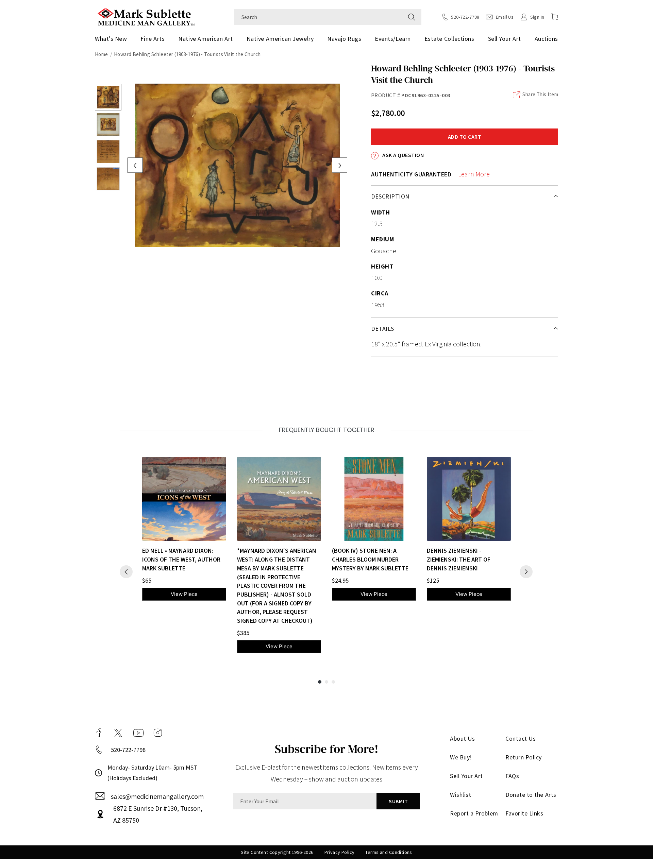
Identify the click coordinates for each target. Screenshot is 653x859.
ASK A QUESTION (402, 155)
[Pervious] (126, 571)
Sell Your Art (504, 38)
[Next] (526, 571)
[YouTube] (138, 733)
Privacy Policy (339, 852)
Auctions (546, 38)
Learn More (474, 174)
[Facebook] (99, 733)
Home (101, 54)
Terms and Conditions (388, 852)
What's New (111, 38)
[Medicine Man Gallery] (146, 16)
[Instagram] (158, 733)
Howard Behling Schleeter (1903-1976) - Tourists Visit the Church (187, 54)
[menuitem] (113, 39)
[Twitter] (118, 733)
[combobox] (318, 17)
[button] (554, 16)
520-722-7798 (128, 750)
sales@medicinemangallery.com (157, 796)
